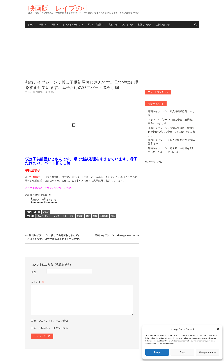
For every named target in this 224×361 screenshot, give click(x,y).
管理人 (51, 92)
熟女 (88, 216)
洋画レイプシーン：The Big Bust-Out (115, 235)
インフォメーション (72, 24)
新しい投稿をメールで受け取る (51, 328)
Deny (182, 352)
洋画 (41, 24)
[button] (217, 329)
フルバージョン (43, 216)
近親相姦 (104, 216)
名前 (33, 272)
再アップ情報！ (95, 24)
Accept (157, 352)
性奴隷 (80, 216)
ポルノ (46, 212)
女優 (72, 216)
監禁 (95, 216)
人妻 (64, 216)
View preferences (207, 352)
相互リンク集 (144, 24)
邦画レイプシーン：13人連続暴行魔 (167, 111)
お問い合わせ (163, 24)
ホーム (30, 24)
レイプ (56, 216)
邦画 (53, 24)
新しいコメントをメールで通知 (51, 320)
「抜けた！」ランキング (120, 24)
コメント (37, 281)
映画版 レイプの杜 (58, 8)
